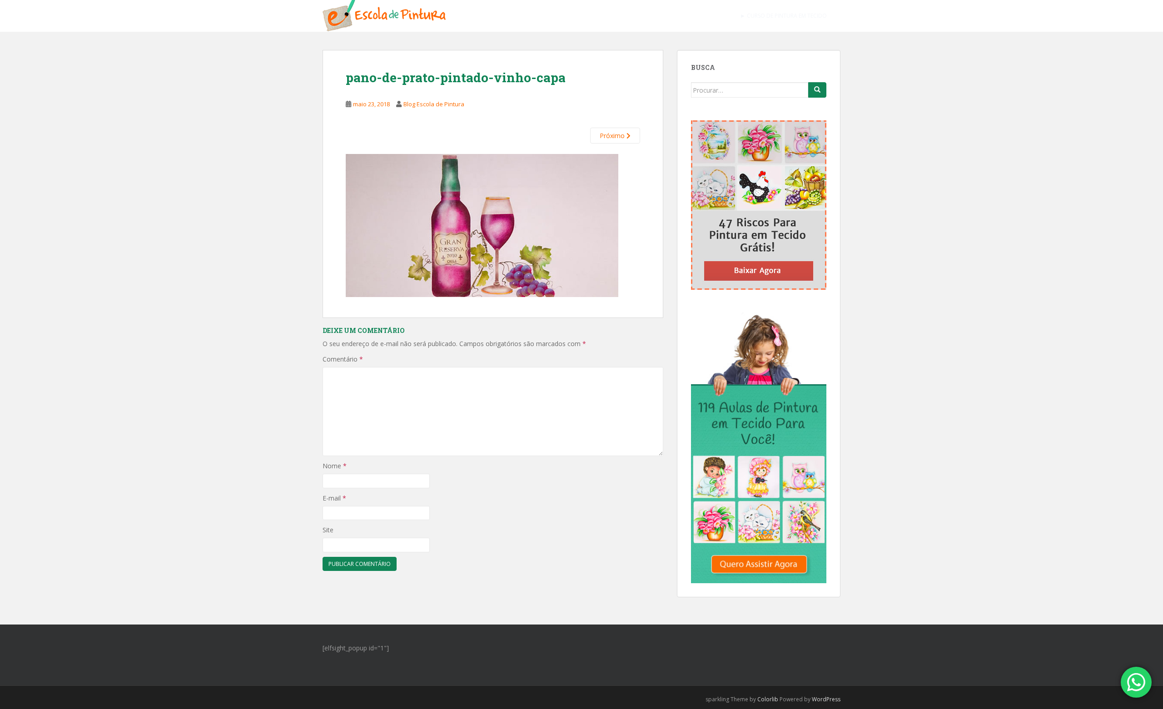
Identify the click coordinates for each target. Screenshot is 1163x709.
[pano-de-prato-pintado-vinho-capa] (482, 224)
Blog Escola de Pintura (433, 104)
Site (328, 530)
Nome (335, 465)
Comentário (343, 359)
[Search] (817, 90)
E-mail (334, 498)
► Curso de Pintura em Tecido (783, 16)
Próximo (613, 135)
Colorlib (767, 699)
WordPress (826, 699)
